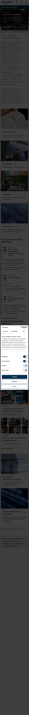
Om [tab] (24, 331)
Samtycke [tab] (5, 331)
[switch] (25, 361)
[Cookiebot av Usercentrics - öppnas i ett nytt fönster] (20, 327)
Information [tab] (14, 331)
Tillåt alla (14, 376)
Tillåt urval (14, 381)
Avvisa (14, 386)
